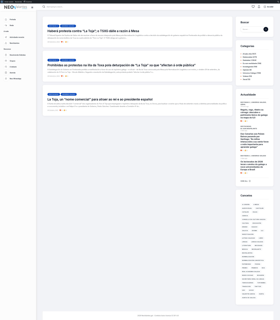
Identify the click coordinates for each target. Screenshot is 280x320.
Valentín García (248, 294)
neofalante (256, 249)
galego (255, 227)
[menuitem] (2, 2)
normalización (248, 256)
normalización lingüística (253, 260)
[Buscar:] (255, 29)
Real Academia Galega (251, 271)
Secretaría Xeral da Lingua (253, 279)
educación (257, 223)
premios (255, 268)
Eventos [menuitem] (29, 2)
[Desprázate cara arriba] (276, 314)
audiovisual (247, 208)
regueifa (260, 275)
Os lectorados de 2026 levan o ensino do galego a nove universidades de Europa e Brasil (254, 165)
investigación (248, 234)
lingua (245, 242)
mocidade (258, 245)
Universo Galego (68, 26)
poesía (257, 264)
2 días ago (244, 130)
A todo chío (247, 54)
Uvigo (251, 290)
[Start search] (44, 6)
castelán (259, 208)
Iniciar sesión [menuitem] (9, 2)
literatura (246, 245)
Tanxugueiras (247, 283)
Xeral (245, 79)
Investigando (248, 67)
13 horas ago (245, 106)
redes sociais (247, 275)
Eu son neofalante (250, 63)
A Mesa (256, 204)
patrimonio (246, 264)
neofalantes (247, 253)
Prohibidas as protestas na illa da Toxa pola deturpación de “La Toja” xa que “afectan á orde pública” (121, 65)
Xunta (261, 294)
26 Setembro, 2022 (53, 76)
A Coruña (246, 204)
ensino (245, 227)
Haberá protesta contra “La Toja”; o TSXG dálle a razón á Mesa (93, 31)
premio (245, 268)
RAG (263, 268)
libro (261, 238)
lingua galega (257, 242)
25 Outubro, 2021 (52, 110)
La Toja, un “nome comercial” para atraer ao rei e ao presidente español (100, 99)
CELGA (255, 212)
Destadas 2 (53, 26)
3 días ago (244, 158)
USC (243, 290)
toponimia (261, 283)
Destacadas (53, 94)
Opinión (246, 70)
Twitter (258, 286)
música (245, 249)
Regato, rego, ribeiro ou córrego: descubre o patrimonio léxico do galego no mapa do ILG (254, 114)
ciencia (245, 215)
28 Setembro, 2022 (53, 42)
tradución (246, 286)
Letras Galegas (248, 238)
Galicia (245, 230)
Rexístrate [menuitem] (18, 2)
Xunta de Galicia (249, 297)
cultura (245, 223)
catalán (245, 212)
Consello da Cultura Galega (254, 219)
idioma (254, 230)
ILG (262, 230)
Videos (245, 76)
